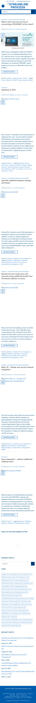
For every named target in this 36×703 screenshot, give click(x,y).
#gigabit (30, 165)
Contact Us (19, 697)
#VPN (21, 264)
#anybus (5, 574)
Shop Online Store (9, 693)
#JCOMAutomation (6, 262)
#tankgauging (27, 619)
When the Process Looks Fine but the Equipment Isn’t (17, 648)
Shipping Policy (9, 697)
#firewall (8, 445)
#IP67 (13, 169)
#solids (14, 616)
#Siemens (24, 262)
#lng (32, 598)
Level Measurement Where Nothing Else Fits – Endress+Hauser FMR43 (16, 664)
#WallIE (3, 449)
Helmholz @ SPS (8, 90)
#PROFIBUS (6, 613)
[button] (3, 6)
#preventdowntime (20, 607)
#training (15, 622)
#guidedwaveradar (21, 586)
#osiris (4, 607)
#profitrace (5, 616)
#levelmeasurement (22, 598)
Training (12, 695)
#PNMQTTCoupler (17, 80)
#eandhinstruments (8, 580)
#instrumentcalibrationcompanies (11, 595)
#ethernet (18, 165)
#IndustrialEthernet (6, 169)
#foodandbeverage (7, 586)
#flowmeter (28, 583)
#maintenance (7, 601)
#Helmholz (8, 80)
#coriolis (14, 577)
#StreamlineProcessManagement (10, 264)
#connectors (12, 165)
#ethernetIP (19, 583)
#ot (17, 169)
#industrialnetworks (22, 592)
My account (28, 697)
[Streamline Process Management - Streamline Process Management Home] (18, 6)
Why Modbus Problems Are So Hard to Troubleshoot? (14, 656)
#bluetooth (5, 577)
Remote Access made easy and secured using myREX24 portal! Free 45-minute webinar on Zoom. (16, 276)
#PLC (19, 262)
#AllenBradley (9, 260)
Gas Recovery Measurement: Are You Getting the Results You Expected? (17, 639)
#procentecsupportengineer (20, 610)
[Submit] (33, 12)
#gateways (4, 523)
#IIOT (13, 589)
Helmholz (4, 19)
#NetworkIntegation (6, 447)
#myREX (14, 262)
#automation (21, 163)
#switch (11, 171)
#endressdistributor (22, 580)
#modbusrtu (26, 601)
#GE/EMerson (17, 260)
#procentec (6, 610)
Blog (17, 695)
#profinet (25, 80)
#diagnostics (24, 577)
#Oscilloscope (26, 604)
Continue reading (9, 72)
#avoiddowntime (26, 574)
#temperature (6, 622)
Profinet (22, 19)
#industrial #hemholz (24, 167)
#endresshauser (7, 583)
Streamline (23, 29)
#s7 (25, 169)
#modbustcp (6, 604)
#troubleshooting (26, 622)
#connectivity (4, 165)
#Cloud (3, 80)
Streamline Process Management (18, 178)
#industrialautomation (24, 589)
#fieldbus (24, 165)
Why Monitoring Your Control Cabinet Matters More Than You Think (18, 673)
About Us (24, 695)
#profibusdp (17, 613)
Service (30, 693)
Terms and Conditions (12, 696)
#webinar (30, 80)
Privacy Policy (26, 696)
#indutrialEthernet (21, 445)
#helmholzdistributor (13, 167)
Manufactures (21, 693)
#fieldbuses (28, 521)
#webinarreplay (15, 625)
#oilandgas (16, 604)
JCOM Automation (13, 19)
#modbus (17, 601)
